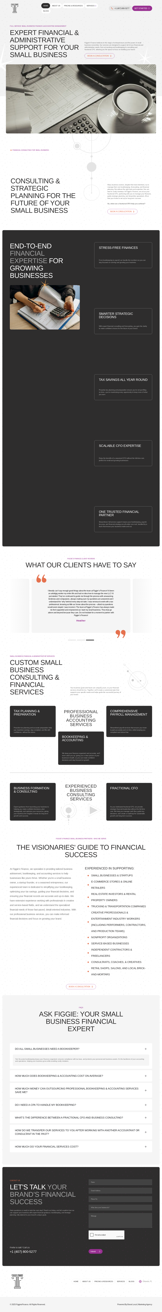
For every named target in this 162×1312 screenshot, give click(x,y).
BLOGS (46, 11)
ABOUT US (56, 6)
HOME (45, 6)
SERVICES (91, 6)
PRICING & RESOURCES (73, 6)
